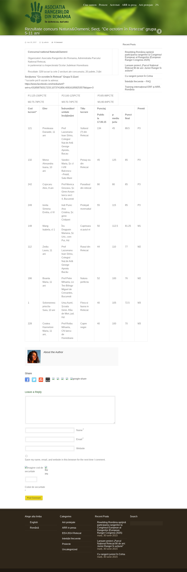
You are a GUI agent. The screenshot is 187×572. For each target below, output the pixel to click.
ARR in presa (129, 4)
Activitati (115, 4)
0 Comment (58, 42)
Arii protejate (146, 4)
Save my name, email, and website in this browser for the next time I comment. (65, 459)
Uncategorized (69, 549)
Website (80, 448)
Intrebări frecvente (71, 538)
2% (157, 4)
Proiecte (103, 4)
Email (79, 439)
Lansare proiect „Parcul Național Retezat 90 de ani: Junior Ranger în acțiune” (143, 68)
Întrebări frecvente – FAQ (138, 81)
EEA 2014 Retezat (71, 533)
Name (79, 430)
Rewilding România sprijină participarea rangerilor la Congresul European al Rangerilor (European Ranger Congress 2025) (143, 56)
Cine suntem (90, 4)
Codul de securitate (35, 487)
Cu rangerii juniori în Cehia (139, 76)
